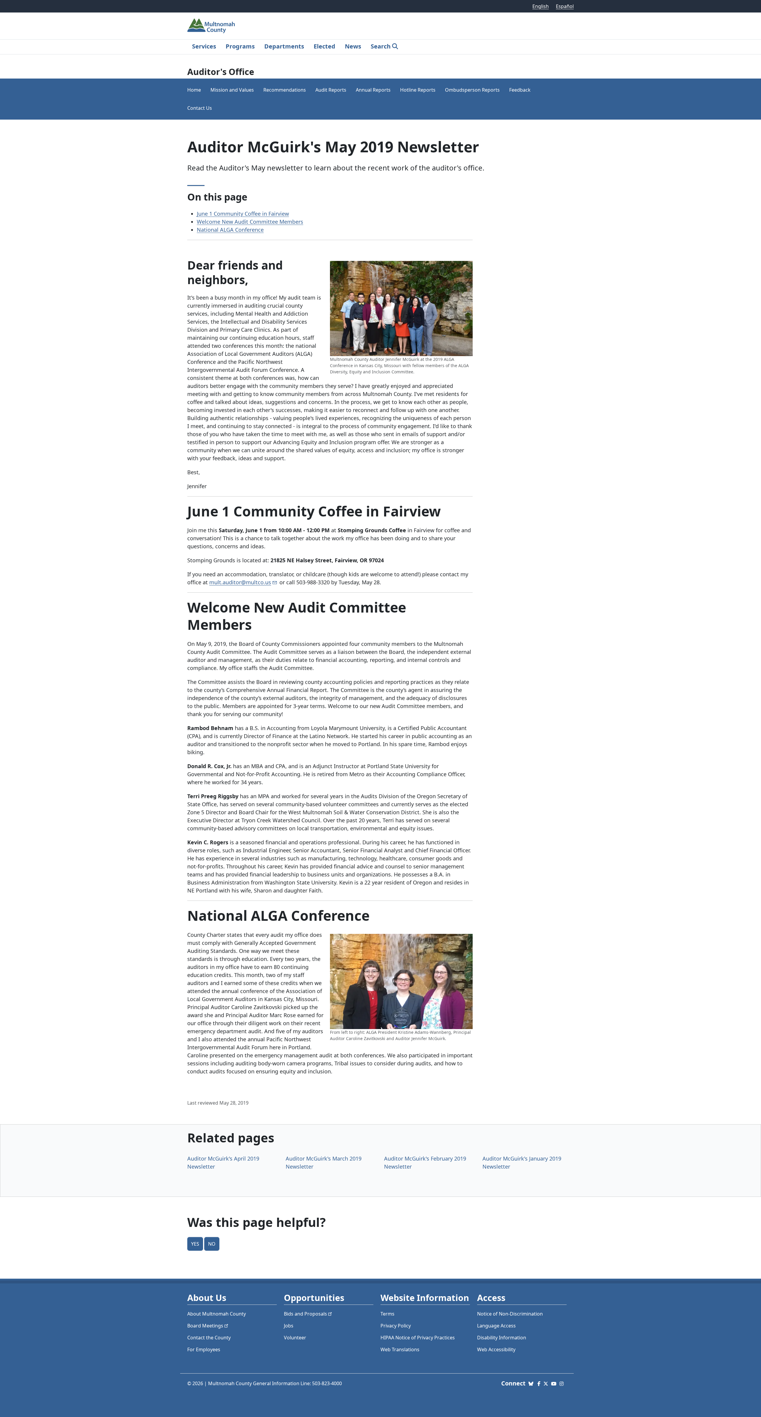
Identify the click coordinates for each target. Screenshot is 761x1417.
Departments (284, 46)
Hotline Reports (417, 90)
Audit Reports (330, 90)
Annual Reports (373, 90)
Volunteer (295, 1337)
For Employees (203, 1349)
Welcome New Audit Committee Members (250, 221)
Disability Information (501, 1337)
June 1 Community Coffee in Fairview (243, 213)
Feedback (520, 90)
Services (204, 46)
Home (194, 90)
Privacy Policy (395, 1325)
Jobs (288, 1325)
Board (205, 1325)
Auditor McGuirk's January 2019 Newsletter (521, 1162)
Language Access (496, 1325)
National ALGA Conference (230, 229)
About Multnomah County (216, 1313)
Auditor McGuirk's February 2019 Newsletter (425, 1162)
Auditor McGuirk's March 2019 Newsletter (323, 1162)
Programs (240, 46)
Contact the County (209, 1337)
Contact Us (199, 108)
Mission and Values (232, 90)
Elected (324, 46)
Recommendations (284, 90)
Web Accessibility (496, 1349)
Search (381, 46)
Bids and (305, 1313)
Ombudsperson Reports (472, 90)
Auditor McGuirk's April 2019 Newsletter (223, 1162)
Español (565, 6)
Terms (387, 1313)
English (540, 6)
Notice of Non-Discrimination (510, 1313)
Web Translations (399, 1349)
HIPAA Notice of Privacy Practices (417, 1337)
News (353, 46)
